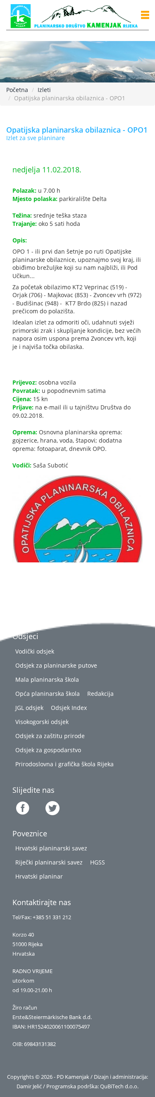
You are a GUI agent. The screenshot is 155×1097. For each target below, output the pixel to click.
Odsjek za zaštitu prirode (50, 736)
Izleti (44, 90)
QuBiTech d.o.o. (119, 1086)
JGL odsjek (29, 708)
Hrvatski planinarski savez (51, 848)
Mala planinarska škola (47, 679)
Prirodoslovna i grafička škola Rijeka (64, 764)
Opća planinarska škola (47, 693)
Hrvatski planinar (39, 876)
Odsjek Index (69, 708)
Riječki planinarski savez (49, 862)
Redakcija (100, 693)
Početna (17, 90)
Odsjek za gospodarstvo (48, 750)
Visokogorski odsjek (42, 722)
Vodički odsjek (34, 651)
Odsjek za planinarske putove (56, 665)
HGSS (97, 862)
